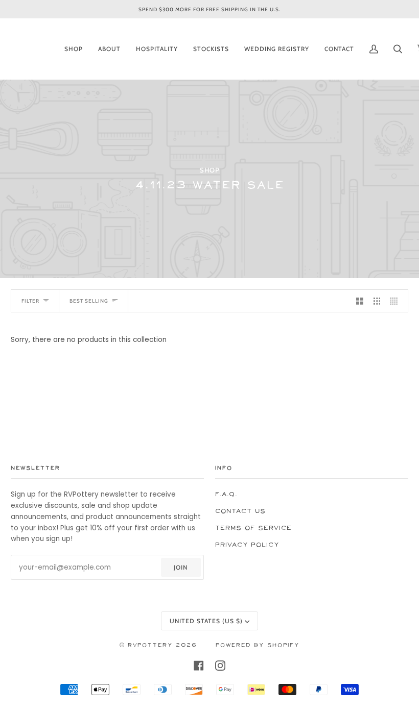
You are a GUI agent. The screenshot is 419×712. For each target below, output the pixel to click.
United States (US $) (206, 621)
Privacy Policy (247, 545)
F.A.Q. (226, 494)
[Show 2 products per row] (359, 301)
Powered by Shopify (257, 645)
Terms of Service (253, 528)
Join (181, 567)
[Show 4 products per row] (396, 301)
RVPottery (150, 645)
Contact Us (240, 511)
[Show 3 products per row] (377, 301)
